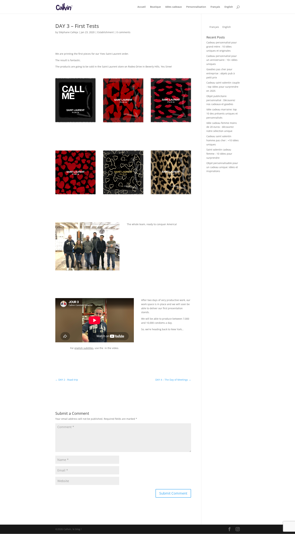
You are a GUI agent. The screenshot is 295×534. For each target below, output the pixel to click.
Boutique (155, 7)
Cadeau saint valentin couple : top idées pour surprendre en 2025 (223, 86)
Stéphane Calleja (68, 32)
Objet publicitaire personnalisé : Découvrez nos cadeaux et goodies (220, 100)
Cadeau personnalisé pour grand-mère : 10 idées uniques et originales (221, 46)
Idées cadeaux (173, 7)
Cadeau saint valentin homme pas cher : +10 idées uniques (222, 140)
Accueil (141, 7)
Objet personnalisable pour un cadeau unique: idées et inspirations (222, 167)
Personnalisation (196, 7)
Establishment (105, 32)
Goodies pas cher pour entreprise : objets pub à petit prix (220, 73)
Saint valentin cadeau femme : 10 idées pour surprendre (219, 153)
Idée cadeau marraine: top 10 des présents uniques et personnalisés (222, 113)
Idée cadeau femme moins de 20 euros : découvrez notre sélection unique (221, 127)
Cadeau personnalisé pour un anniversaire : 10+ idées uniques (221, 60)
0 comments (123, 32)
